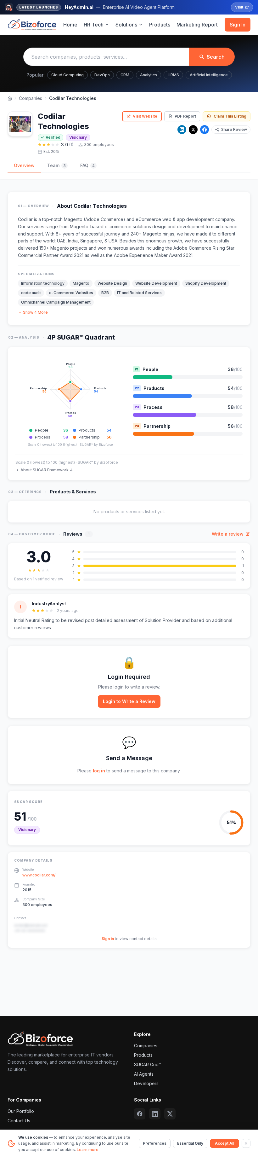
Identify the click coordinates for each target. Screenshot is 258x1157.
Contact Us (19, 1120)
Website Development (156, 283)
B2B (105, 292)
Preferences (154, 1143)
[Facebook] (204, 129)
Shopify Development (205, 283)
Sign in (108, 938)
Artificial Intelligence (209, 75)
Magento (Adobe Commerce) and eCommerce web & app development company (149, 219)
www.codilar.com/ (38, 875)
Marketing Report (197, 24)
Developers (146, 1083)
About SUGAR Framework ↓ (46, 470)
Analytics (148, 75)
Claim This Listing (230, 116)
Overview (24, 165)
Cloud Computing (67, 75)
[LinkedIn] (181, 129)
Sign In (237, 24)
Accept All (224, 1143)
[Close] (246, 1143)
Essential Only (190, 1143)
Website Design (112, 283)
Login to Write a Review (129, 701)
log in (99, 770)
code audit (31, 292)
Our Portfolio (21, 1111)
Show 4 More (35, 312)
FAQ (87, 165)
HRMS (173, 75)
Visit (239, 7)
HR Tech (94, 24)
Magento (81, 283)
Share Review (234, 129)
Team (56, 165)
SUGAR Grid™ (147, 1064)
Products (159, 24)
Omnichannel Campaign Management (56, 302)
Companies (30, 98)
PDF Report (185, 116)
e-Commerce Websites (71, 292)
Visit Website (145, 116)
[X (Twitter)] (170, 1113)
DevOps (102, 75)
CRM (125, 75)
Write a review (228, 534)
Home (70, 24)
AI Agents (144, 1074)
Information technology (42, 283)
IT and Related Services (139, 292)
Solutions (126, 24)
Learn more (87, 1149)
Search (216, 57)
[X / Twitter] (193, 129)
